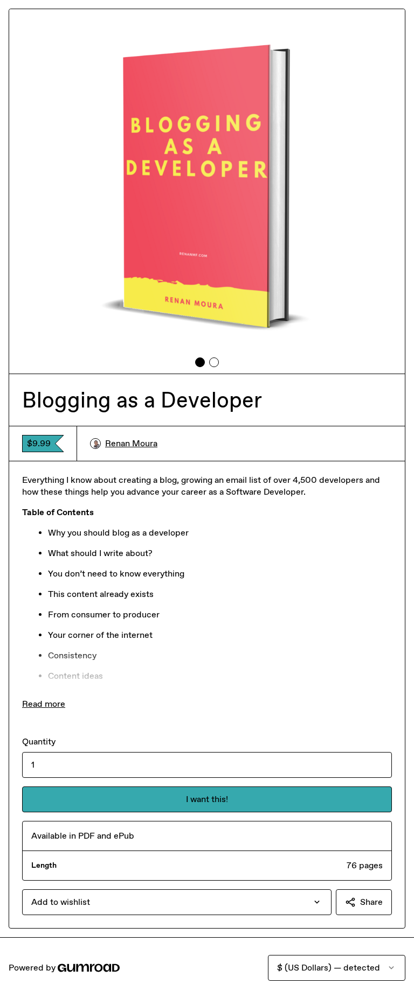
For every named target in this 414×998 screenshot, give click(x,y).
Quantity (39, 741)
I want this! (207, 799)
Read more (43, 704)
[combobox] (177, 902)
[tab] (200, 362)
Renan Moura (131, 443)
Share (371, 902)
